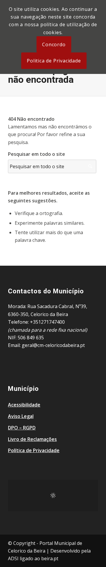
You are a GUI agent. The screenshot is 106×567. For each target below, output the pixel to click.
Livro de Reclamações (32, 439)
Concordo (53, 44)
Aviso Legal (21, 416)
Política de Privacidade (33, 450)
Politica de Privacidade (54, 60)
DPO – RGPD (22, 427)
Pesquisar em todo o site (36, 154)
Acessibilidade (24, 404)
